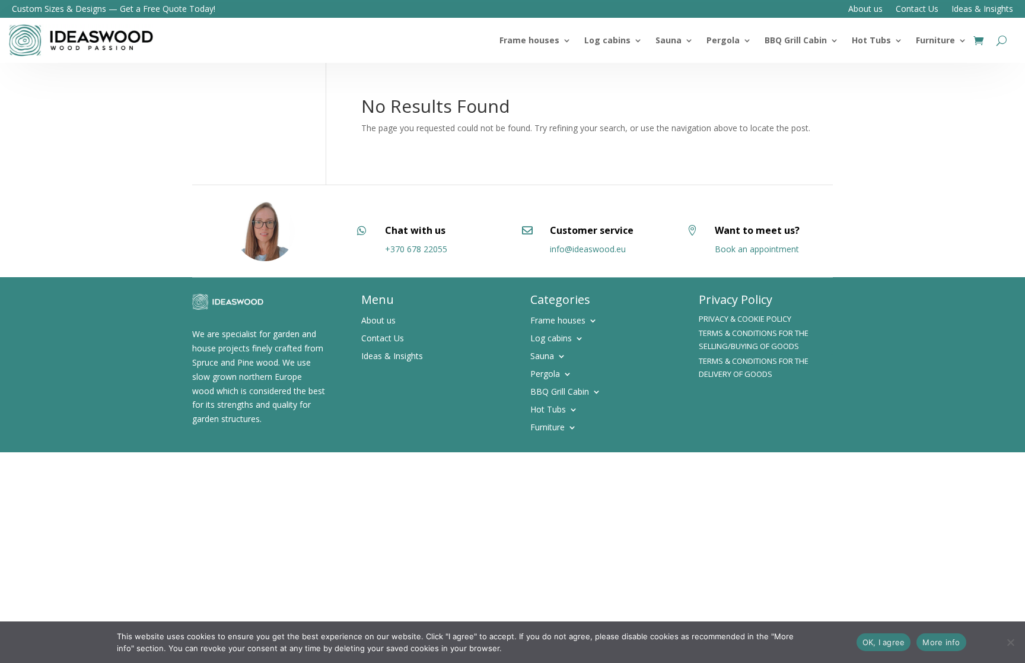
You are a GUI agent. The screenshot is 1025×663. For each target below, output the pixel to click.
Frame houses (529, 40)
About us (865, 9)
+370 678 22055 (416, 249)
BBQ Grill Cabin (796, 40)
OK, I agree (883, 642)
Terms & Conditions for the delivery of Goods (753, 367)
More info (941, 642)
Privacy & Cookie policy (745, 318)
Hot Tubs (871, 40)
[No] (1010, 642)
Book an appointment (757, 249)
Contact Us (917, 9)
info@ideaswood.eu (588, 249)
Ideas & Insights (982, 9)
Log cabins (607, 40)
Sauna (668, 40)
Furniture (935, 40)
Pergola (723, 40)
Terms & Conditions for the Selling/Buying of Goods (753, 339)
